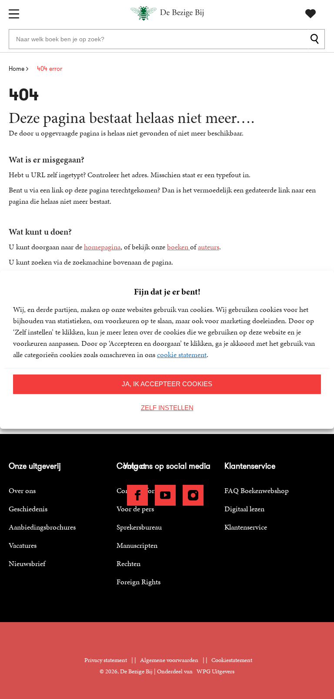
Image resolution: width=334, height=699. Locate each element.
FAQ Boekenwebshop (256, 490)
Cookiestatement (231, 660)
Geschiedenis (28, 509)
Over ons (22, 490)
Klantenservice (245, 527)
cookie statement (182, 354)
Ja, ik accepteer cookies (167, 384)
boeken (178, 247)
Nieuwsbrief (27, 563)
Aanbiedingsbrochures (42, 527)
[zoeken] (316, 39)
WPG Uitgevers (215, 671)
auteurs (208, 247)
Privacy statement (105, 660)
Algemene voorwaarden (169, 660)
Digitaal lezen (244, 509)
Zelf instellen (167, 407)
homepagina (102, 247)
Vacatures (23, 545)
